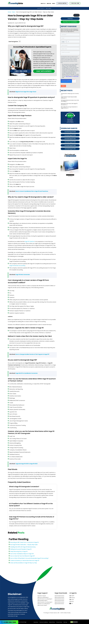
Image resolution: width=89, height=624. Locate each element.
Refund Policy (52, 622)
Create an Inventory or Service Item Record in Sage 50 (24, 560)
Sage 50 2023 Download (59, 600)
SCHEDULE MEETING (62, 3)
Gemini (72, 601)
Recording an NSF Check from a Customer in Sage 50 (24, 542)
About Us (43, 3)
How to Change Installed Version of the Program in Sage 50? (32, 354)
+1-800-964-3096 (74, 3)
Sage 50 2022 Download (59, 602)
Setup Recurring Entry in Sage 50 (18, 551)
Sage (25, 622)
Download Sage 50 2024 (70, 138)
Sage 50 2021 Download (59, 603)
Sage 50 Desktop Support (42, 600)
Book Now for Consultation (70, 22)
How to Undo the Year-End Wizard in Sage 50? (22, 556)
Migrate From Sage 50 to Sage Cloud (25, 91)
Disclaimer (36, 622)
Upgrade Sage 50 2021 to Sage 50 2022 (26, 463)
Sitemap (65, 622)
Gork (72, 603)
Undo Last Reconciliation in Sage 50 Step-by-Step (23, 563)
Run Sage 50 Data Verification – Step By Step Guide (24, 544)
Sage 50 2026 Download (59, 595)
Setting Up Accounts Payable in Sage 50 (20, 549)
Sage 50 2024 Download (59, 599)
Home (9, 12)
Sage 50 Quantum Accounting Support (44, 602)
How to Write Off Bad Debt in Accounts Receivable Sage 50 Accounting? (29, 558)
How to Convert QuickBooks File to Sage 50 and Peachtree (31, 191)
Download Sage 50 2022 (70, 145)
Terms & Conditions (44, 622)
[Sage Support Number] (15, 3)
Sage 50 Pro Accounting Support (43, 603)
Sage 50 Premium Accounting (17, 265)
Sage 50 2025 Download (59, 597)
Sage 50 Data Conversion (22, 274)
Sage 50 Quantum (29, 241)
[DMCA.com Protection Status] (74, 622)
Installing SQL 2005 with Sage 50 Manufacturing (22, 547)
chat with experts (43, 71)
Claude (72, 599)
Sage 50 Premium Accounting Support (44, 599)
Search (76, 15)
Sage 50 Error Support (41, 595)
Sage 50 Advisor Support (42, 605)
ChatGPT (72, 595)
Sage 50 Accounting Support (42, 597)
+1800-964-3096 (20, 71)
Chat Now (70, 18)
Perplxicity (73, 597)
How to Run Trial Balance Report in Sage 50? (22, 553)
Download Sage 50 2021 (70, 148)
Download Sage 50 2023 (70, 142)
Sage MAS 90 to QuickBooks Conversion (26, 373)
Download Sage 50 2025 (70, 135)
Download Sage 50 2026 (70, 131)
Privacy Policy (59, 622)
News (53, 3)
